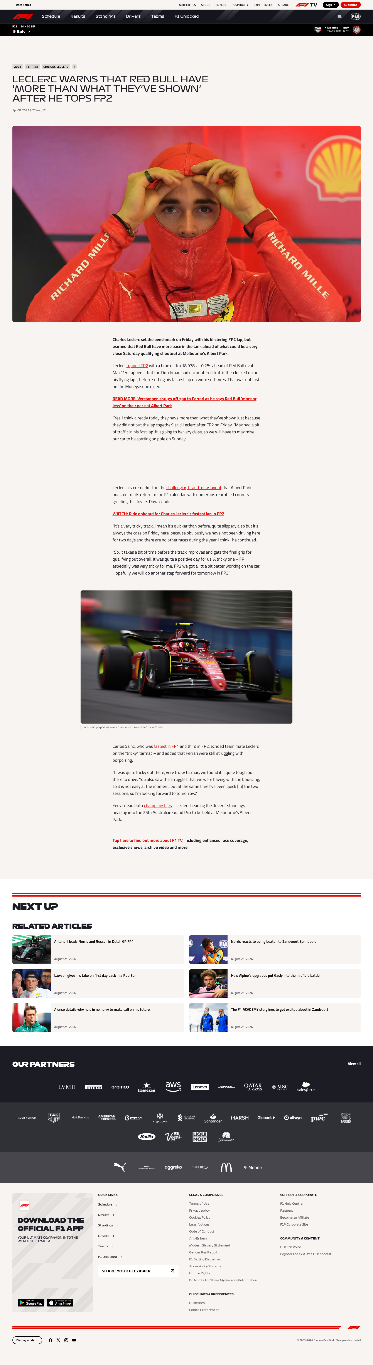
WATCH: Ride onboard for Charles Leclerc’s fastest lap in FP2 (168, 513)
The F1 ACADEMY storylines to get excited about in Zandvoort (279, 1009)
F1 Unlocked (187, 16)
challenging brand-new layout (193, 487)
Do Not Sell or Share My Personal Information (223, 1280)
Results (78, 16)
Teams (157, 16)
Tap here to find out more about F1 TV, (148, 840)
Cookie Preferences (204, 1310)
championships (158, 805)
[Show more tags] (74, 66)
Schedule (51, 16)
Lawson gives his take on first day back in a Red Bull (95, 975)
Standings (106, 16)
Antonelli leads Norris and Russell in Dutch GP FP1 (94, 941)
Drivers (133, 16)
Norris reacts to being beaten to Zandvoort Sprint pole (273, 941)
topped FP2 (137, 365)
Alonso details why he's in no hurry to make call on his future (102, 1009)
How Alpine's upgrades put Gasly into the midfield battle (275, 975)
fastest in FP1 (166, 746)
